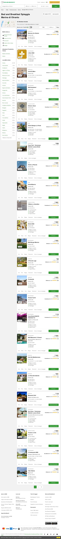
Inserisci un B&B (48, 497)
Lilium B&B (31, 53)
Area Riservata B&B (49, 509)
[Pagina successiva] (41, 487)
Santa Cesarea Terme (6, 97)
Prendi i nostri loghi (49, 501)
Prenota (54, 46)
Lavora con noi (48, 504)
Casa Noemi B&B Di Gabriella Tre (33, 317)
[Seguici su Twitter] (47, 534)
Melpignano (4, 130)
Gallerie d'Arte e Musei (8, 43)
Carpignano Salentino (6, 105)
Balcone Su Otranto (33, 33)
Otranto (19, 9)
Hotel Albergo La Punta (34, 125)
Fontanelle (31, 279)
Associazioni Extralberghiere (6, 501)
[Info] (27, 27)
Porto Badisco (5, 72)
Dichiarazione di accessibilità (50, 513)
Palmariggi (4, 77)
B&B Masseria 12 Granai (35, 337)
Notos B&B (31, 224)
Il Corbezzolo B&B (33, 452)
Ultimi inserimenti (33, 515)
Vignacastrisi (4, 122)
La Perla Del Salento (33, 375)
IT (47, 2)
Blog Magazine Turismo (35, 497)
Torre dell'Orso (5, 117)
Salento (3, 56)
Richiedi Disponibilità (53, 158)
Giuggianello (4, 90)
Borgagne (4, 107)
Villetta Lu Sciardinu (33, 204)
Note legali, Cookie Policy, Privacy (51, 506)
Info (19, 46)
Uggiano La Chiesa (6, 70)
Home (2, 9)
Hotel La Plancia (32, 165)
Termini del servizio (27, 533)
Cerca (56, 6)
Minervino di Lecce (6, 75)
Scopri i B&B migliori (34, 510)
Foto (22, 46)
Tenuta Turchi (32, 298)
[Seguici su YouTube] (57, 534)
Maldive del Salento (6, 53)
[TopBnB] (30, 27)
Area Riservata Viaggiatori (50, 511)
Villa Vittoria (31, 471)
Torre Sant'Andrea (5, 95)
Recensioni (30, 46)
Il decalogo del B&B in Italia (6, 510)
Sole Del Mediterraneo (34, 357)
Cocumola (4, 82)
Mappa (25, 46)
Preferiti (38, 2)
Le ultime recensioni (34, 512)
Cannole (4, 85)
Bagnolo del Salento (6, 87)
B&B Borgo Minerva (33, 242)
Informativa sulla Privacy (35, 533)
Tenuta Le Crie (32, 432)
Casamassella (5, 65)
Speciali (32, 499)
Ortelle (3, 120)
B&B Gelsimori (32, 87)
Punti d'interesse (33, 501)
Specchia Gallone (5, 80)
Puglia (7, 9)
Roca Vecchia (5, 135)
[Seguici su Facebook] (45, 534)
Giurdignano (4, 68)
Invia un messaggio (38, 46)
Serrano (3, 92)
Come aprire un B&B (5, 497)
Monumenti (6, 40)
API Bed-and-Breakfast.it (50, 516)
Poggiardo (4, 110)
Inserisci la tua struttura (54, 2)
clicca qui (24, 537)
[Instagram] (50, 534)
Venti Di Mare (31, 71)
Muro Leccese (5, 102)
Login (44, 2)
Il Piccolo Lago (32, 261)
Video (22, 138)
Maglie (3, 125)
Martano (4, 132)
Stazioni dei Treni (7, 38)
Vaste (3, 112)
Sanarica (4, 100)
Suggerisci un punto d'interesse (36, 504)
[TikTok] (53, 534)
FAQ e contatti (48, 499)
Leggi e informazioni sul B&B (6, 499)
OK (58, 537)
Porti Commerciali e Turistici (8, 35)
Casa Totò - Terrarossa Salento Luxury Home (34, 146)
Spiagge (5, 45)
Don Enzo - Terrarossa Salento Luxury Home (34, 412)
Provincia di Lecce (13, 9)
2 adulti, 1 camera (45, 6)
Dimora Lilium (32, 106)
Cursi (3, 115)
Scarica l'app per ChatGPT (50, 518)
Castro (3, 127)
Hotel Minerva (32, 184)
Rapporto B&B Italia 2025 (6, 507)
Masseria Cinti (32, 395)
